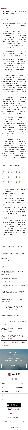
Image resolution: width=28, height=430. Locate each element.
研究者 (2, 387)
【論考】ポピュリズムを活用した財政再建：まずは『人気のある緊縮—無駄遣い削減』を (14, 272)
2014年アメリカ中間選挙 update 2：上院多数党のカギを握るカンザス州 (14, 329)
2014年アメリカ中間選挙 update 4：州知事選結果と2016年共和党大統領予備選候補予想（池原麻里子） (14, 315)
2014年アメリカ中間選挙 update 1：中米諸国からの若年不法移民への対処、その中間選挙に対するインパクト (14, 336)
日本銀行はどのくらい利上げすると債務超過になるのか (14, 286)
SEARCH (3, 399)
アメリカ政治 (7, 19)
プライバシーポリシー (13, 421)
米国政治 (6, 8)
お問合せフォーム (14, 365)
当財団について (4, 383)
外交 (2, 19)
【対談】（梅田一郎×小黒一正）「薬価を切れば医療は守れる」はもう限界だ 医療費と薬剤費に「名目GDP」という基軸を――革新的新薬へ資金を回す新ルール (14, 293)
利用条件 (6, 421)
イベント (3, 395)
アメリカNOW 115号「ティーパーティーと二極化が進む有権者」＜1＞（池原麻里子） (14, 343)
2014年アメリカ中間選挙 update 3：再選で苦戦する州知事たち (14, 322)
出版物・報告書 (4, 391)
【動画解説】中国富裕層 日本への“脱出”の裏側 (14, 300)
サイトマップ (21, 421)
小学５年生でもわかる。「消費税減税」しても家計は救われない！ (14, 279)
